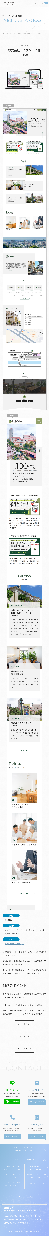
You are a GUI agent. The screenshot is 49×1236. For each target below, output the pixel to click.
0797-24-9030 (12, 1136)
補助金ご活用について (24, 1149)
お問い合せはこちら (37, 1102)
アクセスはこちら (36, 1136)
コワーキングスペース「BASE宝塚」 (12, 1176)
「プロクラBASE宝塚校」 (37, 1176)
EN (42, 3)
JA (38, 3)
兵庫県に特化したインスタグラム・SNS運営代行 (12, 1167)
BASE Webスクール (12, 1184)
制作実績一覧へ (24, 1036)
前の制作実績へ (24, 1048)
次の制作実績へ (24, 1024)
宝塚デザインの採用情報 (25, 1159)
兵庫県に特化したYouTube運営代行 (37, 1167)
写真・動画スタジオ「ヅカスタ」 (36, 1184)
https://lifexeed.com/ (13, 943)
